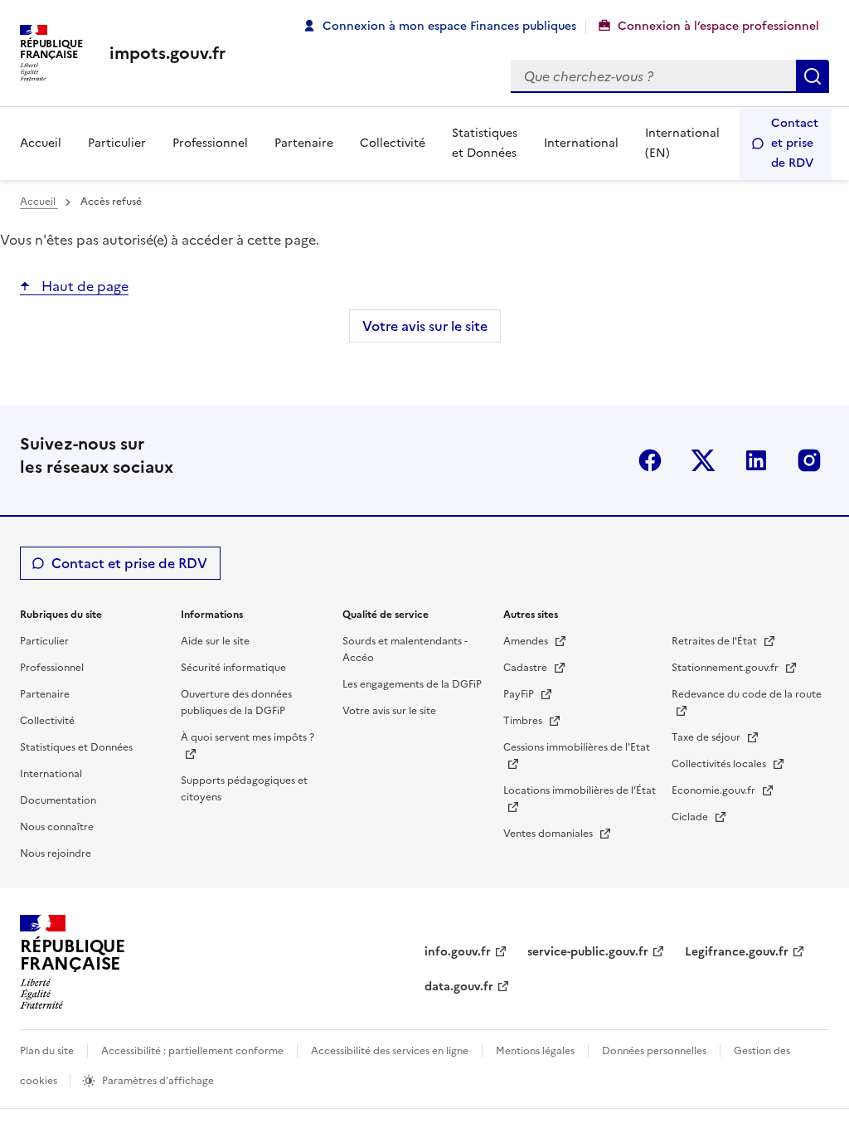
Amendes (527, 641)
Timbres (524, 720)
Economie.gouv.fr (715, 790)
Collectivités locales (720, 763)
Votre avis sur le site (425, 326)
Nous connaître (57, 826)
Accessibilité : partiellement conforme (192, 1050)
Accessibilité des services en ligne (389, 1050)
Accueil (40, 143)
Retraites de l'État (715, 641)
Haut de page (83, 286)
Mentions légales (535, 1050)
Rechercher (812, 76)
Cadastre (526, 667)
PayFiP (519, 694)
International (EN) (682, 143)
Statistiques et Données (484, 143)
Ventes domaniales (549, 833)
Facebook (650, 460)
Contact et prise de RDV (794, 143)
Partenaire (303, 143)
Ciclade (691, 817)
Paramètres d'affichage (158, 1080)
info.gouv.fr (457, 951)
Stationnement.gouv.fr (726, 667)
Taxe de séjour (707, 737)
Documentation (58, 800)
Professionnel (210, 143)
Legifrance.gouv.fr (736, 951)
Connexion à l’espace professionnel (718, 26)
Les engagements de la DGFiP (412, 684)
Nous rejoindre (55, 853)
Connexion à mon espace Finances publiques (449, 26)
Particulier (117, 143)
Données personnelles (654, 1050)
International (581, 143)
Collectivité (392, 143)
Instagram (809, 460)
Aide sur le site (215, 641)
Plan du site (47, 1050)
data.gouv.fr (458, 986)
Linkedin (756, 460)
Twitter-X (703, 460)
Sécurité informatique (233, 667)
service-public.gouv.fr (587, 951)
